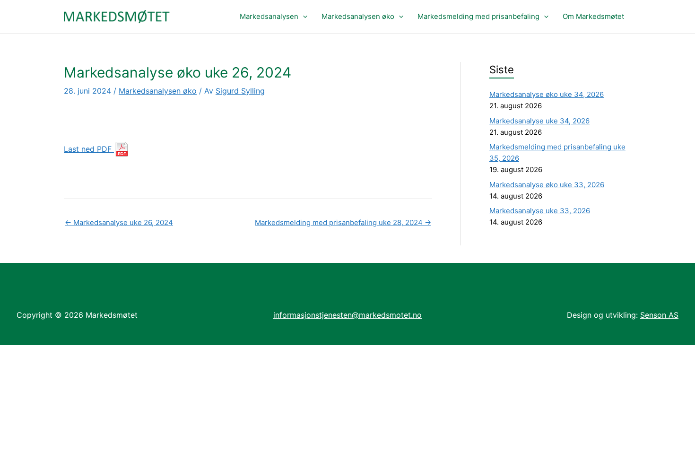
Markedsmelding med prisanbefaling (478, 16)
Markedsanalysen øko (357, 16)
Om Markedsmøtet (593, 16)
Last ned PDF (89, 149)
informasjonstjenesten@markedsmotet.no (347, 315)
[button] (302, 16)
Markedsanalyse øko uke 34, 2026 (546, 94)
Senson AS (659, 315)
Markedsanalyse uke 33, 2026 (539, 210)
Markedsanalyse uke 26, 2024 (119, 222)
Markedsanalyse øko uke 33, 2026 (546, 184)
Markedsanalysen (269, 16)
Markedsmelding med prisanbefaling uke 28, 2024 (343, 222)
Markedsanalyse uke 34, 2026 (539, 120)
